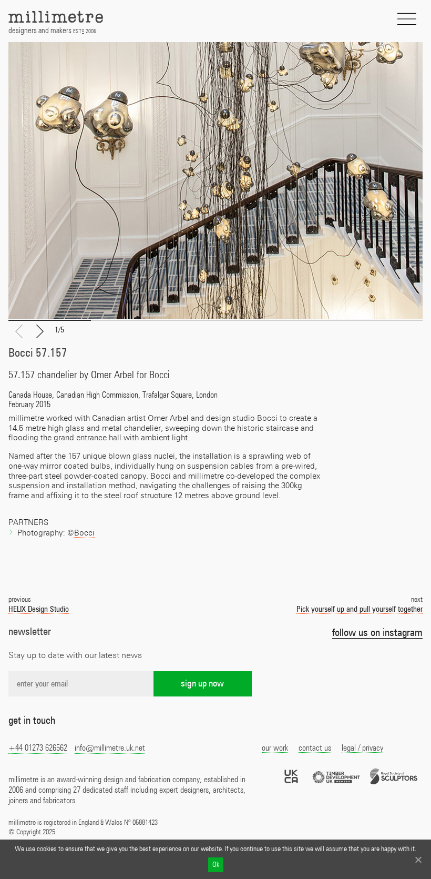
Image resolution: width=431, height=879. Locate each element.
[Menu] (407, 19)
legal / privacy (362, 748)
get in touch (31, 720)
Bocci (84, 533)
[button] (39, 331)
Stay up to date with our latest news (75, 655)
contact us (315, 748)
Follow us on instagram (377, 633)
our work (275, 748)
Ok (215, 864)
